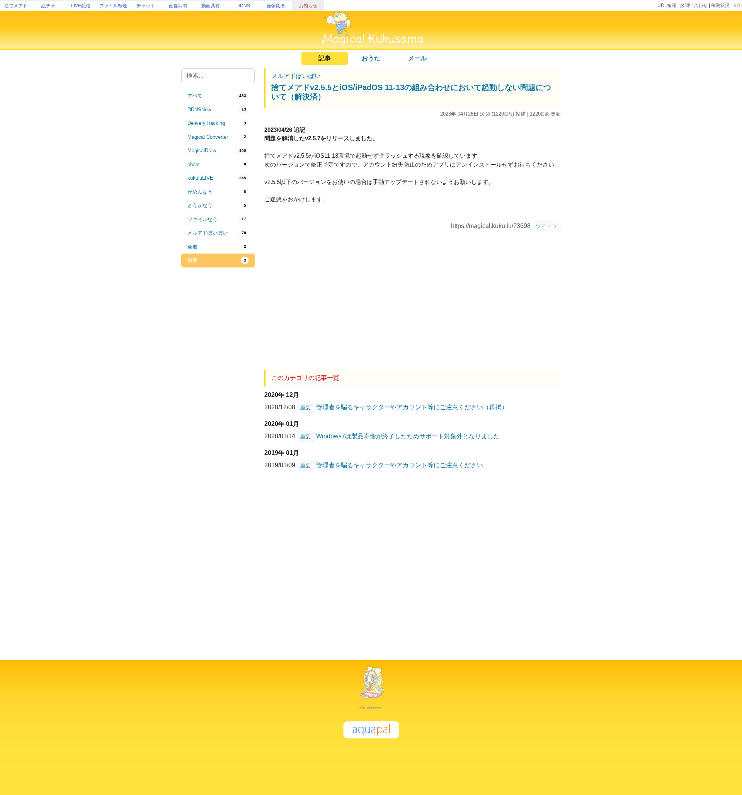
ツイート (546, 226)
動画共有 (210, 6)
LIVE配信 (80, 6)
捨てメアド (15, 6)
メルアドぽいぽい (296, 76)
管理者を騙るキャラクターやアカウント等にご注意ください (399, 464)
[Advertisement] (218, 395)
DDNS (243, 6)
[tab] (218, 96)
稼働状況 (720, 5)
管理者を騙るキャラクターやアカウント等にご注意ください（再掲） (412, 406)
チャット (145, 6)
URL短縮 (666, 5)
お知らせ (308, 6)
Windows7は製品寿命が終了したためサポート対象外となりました (408, 435)
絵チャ (48, 6)
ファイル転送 (113, 6)
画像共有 (178, 6)
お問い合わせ (694, 5)
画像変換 (275, 6)
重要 (305, 407)
